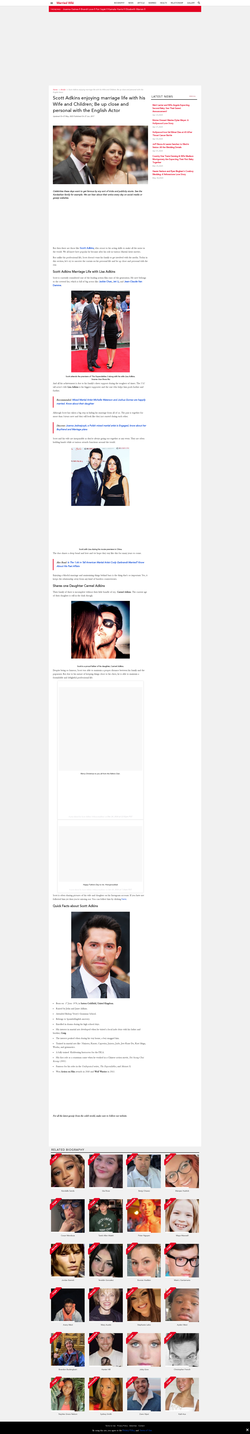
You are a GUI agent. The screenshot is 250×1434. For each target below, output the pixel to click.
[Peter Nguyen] (144, 1232)
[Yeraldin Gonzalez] (106, 1277)
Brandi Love (87, 9)
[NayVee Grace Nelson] (68, 1411)
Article (141, 3)
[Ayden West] (182, 1321)
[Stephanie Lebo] (144, 1321)
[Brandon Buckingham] (68, 1366)
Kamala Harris (115, 9)
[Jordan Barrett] (68, 1277)
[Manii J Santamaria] (182, 1277)
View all (192, 96)
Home (55, 90)
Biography (119, 3)
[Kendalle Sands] (68, 1187)
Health (163, 3)
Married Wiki (65, 3)
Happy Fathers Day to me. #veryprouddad (100, 885)
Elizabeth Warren (134, 9)
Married (152, 3)
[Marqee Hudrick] (182, 1187)
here (124, 899)
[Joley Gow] (144, 1366)
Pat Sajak (101, 9)
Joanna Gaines (71, 9)
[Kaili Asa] (182, 1411)
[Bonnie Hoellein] (144, 1277)
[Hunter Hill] (106, 1366)
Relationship (177, 3)
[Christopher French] (182, 1366)
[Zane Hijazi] (144, 1411)
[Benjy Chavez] (144, 1187)
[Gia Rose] (106, 1187)
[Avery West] (68, 1321)
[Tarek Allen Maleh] (106, 1232)
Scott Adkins (87, 248)
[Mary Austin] (106, 1321)
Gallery (191, 3)
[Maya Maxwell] (182, 1232)
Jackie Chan (105, 281)
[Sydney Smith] (106, 1411)
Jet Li (116, 281)
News (130, 3)
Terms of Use (145, 1430)
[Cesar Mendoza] (68, 1232)
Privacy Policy (128, 1430)
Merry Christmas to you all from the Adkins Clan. (100, 774)
